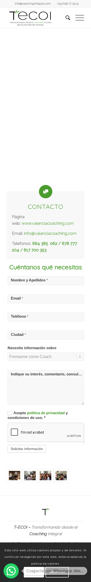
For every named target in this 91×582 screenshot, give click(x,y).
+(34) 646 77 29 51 (68, 3)
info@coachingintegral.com (33, 3)
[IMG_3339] (30, 475)
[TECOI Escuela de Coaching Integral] (38, 18)
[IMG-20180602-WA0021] (14, 475)
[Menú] (77, 18)
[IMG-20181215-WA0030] (61, 475)
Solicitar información (27, 449)
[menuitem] (33, 4)
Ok (34, 572)
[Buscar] (65, 18)
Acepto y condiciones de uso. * (38, 415)
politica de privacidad (46, 413)
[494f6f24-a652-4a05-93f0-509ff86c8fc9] (45, 475)
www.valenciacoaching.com (48, 223)
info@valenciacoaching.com (50, 233)
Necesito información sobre (32, 348)
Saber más (57, 572)
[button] (11, 570)
